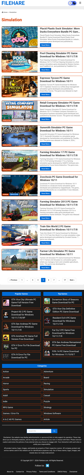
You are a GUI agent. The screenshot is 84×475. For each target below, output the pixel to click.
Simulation (49, 389)
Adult (5, 395)
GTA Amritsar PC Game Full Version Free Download (24, 337)
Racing (47, 383)
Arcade (6, 377)
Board (46, 377)
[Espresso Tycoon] (20, 86)
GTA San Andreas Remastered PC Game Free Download (66, 344)
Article (47, 419)
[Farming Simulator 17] (20, 160)
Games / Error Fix (11, 413)
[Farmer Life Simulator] (20, 259)
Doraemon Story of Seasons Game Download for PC (65, 301)
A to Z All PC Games (12, 419)
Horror (6, 383)
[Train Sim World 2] (20, 235)
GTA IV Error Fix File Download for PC (20, 356)
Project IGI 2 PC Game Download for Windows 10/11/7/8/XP (22, 314)
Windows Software (52, 413)
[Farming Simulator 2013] (20, 210)
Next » (72, 280)
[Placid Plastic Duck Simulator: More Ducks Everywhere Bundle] (20, 37)
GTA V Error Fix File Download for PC (25, 347)
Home (6, 12)
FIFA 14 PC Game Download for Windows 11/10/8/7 (65, 353)
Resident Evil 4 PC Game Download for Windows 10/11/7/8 (64, 321)
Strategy (47, 407)
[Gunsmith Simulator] (20, 136)
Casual (47, 395)
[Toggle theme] (72, 3)
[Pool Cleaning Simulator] (20, 61)
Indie (5, 401)
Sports (6, 389)
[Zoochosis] (20, 185)
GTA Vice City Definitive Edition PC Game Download (66, 310)
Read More (45, 45)
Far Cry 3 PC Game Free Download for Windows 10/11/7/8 (63, 333)
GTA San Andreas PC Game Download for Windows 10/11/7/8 (24, 327)
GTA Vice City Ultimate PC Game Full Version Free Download (23, 302)
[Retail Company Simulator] (20, 111)
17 (65, 280)
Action (6, 371)
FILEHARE (13, 3)
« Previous (13, 280)
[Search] (54, 431)
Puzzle (47, 401)
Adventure (48, 371)
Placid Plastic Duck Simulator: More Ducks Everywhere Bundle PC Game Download (60, 31)
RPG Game (8, 407)
